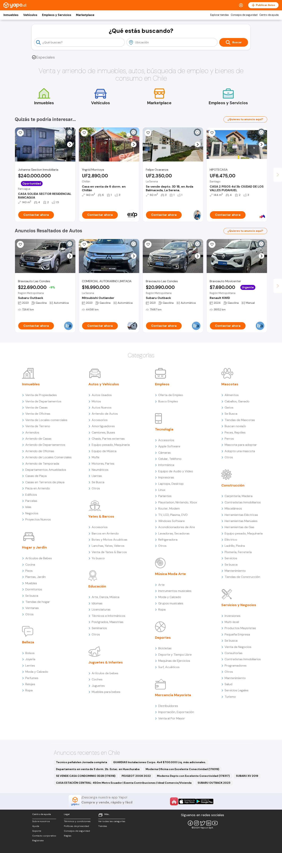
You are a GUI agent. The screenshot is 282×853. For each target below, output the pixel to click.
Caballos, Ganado (237, 401)
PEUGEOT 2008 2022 (136, 776)
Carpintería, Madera (238, 496)
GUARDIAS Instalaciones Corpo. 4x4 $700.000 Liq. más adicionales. (159, 762)
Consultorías (233, 653)
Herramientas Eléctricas (241, 515)
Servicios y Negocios (238, 605)
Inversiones (232, 616)
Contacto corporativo (44, 835)
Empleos (162, 384)
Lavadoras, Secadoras (174, 533)
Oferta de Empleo (170, 395)
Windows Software (171, 521)
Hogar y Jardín (34, 547)
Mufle (95, 457)
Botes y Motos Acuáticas (109, 540)
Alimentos (232, 395)
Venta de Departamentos (43, 401)
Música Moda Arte (170, 574)
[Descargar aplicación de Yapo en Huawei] (174, 801)
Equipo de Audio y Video (175, 471)
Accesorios (100, 420)
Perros (229, 439)
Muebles (31, 583)
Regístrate (38, 840)
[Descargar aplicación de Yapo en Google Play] (204, 801)
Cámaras (164, 453)
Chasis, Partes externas (108, 439)
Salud (228, 684)
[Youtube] (215, 823)
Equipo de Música (104, 451)
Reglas (67, 835)
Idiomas (97, 603)
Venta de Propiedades (41, 395)
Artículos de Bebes (38, 558)
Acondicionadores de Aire (176, 527)
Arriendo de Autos (105, 414)
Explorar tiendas (219, 15)
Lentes (30, 666)
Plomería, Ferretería (238, 552)
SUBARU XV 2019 (247, 776)
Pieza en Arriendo (37, 488)
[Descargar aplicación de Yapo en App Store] (187, 801)
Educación (97, 586)
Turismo (230, 697)
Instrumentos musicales (174, 591)
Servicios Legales (236, 690)
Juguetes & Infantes (105, 662)
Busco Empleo (168, 401)
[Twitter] (203, 823)
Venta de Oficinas (37, 414)
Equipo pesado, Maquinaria (111, 445)
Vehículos (30, 15)
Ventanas (32, 608)
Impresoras (166, 477)
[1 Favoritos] (20, 132)
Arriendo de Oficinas (39, 451)
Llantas (97, 476)
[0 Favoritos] (20, 244)
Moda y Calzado (36, 672)
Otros (29, 614)
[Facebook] (190, 823)
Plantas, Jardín (35, 577)
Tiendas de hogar (37, 602)
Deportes (163, 637)
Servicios (231, 558)
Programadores (236, 666)
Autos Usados (102, 395)
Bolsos (30, 653)
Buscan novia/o (235, 426)
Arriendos (32, 432)
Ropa (29, 690)
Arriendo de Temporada (42, 464)
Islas (28, 507)
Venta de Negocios (238, 647)
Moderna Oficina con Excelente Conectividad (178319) (182, 769)
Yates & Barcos (101, 516)
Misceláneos (233, 508)
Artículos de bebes (105, 673)
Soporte (36, 830)
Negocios (31, 513)
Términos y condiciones (77, 821)
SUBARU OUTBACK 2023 (214, 782)
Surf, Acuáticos (169, 667)
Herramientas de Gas (239, 527)
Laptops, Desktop (171, 484)
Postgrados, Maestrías (107, 622)
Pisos (29, 571)
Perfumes (31, 678)
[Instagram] (196, 823)
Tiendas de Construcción (242, 577)
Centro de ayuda (269, 15)
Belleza (28, 642)
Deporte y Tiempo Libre (175, 655)
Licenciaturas (101, 609)
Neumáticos (100, 470)
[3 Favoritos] (148, 132)
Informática (166, 465)
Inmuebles (10, 15)
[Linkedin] (209, 823)
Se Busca (98, 482)
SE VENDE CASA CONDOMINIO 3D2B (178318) (85, 776)
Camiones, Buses (103, 432)
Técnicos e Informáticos (108, 616)
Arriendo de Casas (38, 439)
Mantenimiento (235, 571)
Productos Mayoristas (240, 628)
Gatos (229, 407)
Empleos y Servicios (56, 15)
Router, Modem (169, 508)
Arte (161, 585)
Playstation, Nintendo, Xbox (177, 502)
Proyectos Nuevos (38, 519)
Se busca (31, 596)
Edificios (31, 495)
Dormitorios (33, 589)
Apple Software (169, 446)
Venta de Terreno (37, 426)
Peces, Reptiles (235, 432)
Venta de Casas (36, 407)
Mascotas (229, 384)
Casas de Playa (36, 476)
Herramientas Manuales (241, 521)
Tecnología (164, 429)
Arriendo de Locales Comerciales (48, 457)
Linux (161, 490)
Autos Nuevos (101, 407)
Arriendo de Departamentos (45, 445)
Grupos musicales (170, 603)
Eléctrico (231, 540)
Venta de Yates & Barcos (109, 552)
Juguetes (98, 686)
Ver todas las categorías (111, 821)
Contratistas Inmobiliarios (243, 502)
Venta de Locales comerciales (46, 420)
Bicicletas (165, 648)
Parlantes (165, 496)
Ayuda (35, 826)
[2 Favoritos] (84, 244)
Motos (96, 401)
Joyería (30, 659)
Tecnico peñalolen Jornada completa (81, 762)
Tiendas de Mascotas (240, 420)
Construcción (232, 485)
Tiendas (102, 826)
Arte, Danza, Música (105, 597)
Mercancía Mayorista (173, 695)
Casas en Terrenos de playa (44, 482)
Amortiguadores (103, 426)
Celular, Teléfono (169, 459)
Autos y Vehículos (103, 384)
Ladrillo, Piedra (235, 546)
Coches (97, 679)
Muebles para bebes (106, 692)
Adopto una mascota (240, 451)
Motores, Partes (103, 464)
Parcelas (31, 501)
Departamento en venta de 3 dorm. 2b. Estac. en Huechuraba (97, 769)
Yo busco (98, 558)
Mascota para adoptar (241, 445)
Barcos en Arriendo (105, 533)
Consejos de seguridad (244, 15)
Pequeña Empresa (237, 634)
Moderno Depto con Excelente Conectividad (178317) (193, 776)
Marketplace (85, 15)
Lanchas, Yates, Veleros (108, 546)
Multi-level (232, 622)
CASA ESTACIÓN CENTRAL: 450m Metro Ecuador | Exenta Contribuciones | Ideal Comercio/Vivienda (123, 782)
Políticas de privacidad (76, 826)
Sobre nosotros (41, 821)
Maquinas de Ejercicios (174, 661)
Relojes (30, 684)
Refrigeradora (167, 540)
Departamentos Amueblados (45, 470)
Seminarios (99, 628)
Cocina (30, 565)
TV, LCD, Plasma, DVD (173, 515)
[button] (70, 144)
